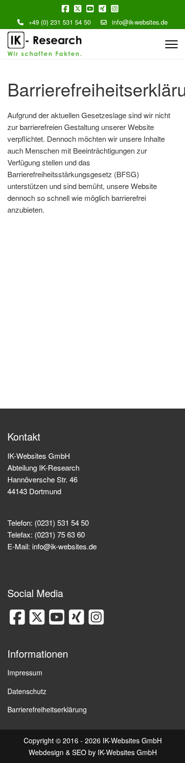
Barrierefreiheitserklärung (47, 709)
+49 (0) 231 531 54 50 (60, 22)
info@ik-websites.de (140, 22)
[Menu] (171, 44)
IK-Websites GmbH (127, 752)
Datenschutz (26, 691)
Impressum (24, 672)
